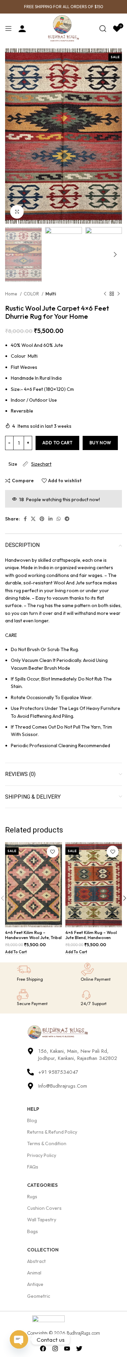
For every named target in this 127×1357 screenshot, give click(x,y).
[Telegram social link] (67, 518)
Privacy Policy (41, 1155)
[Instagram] (55, 1348)
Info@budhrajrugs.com (62, 1086)
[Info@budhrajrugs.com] (30, 1086)
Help (33, 1109)
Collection (43, 1250)
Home (11, 293)
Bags (32, 1231)
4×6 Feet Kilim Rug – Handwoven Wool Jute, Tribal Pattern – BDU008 (33, 937)
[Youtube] (67, 1348)
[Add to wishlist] (53, 852)
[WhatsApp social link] (59, 518)
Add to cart (57, 442)
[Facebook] (43, 1348)
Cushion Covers (44, 1208)
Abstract (36, 1261)
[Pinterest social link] (42, 518)
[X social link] (33, 518)
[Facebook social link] (25, 518)
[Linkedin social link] (50, 518)
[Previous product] (105, 294)
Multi (50, 293)
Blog (32, 1120)
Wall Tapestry (41, 1220)
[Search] (103, 28)
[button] (16, 952)
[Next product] (118, 294)
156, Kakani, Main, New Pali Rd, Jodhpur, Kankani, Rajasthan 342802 (77, 1054)
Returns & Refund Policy (52, 1132)
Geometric (38, 1296)
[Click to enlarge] (17, 212)
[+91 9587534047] (30, 1072)
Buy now (100, 442)
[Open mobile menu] (8, 28)
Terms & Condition (46, 1143)
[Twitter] (79, 1348)
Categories (42, 1185)
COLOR (32, 293)
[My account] (22, 28)
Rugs (32, 1197)
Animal (34, 1273)
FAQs (32, 1167)
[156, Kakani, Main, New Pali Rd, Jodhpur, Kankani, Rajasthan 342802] (30, 1051)
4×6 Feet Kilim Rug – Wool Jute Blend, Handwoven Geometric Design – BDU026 (91, 940)
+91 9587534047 (58, 1072)
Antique (35, 1284)
